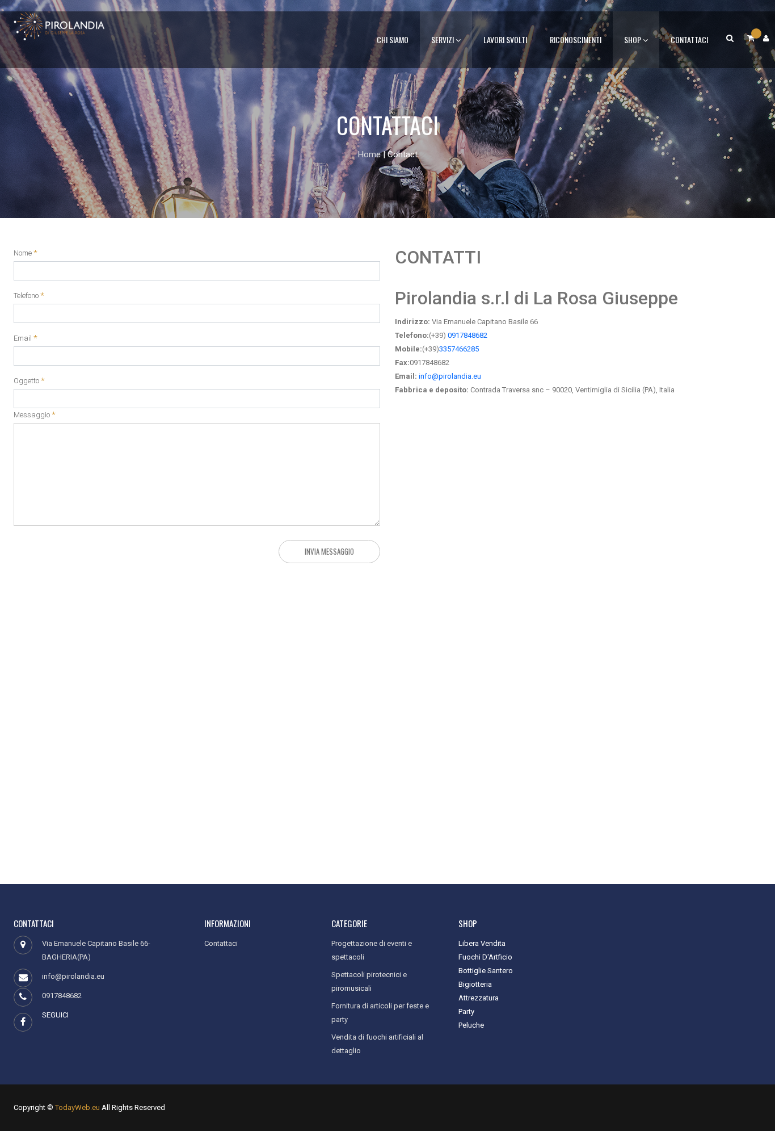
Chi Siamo (392, 39)
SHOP (633, 39)
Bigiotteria (475, 984)
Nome (23, 253)
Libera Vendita (482, 943)
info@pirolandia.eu (449, 376)
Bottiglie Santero (485, 970)
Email (23, 338)
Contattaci (689, 39)
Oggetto (26, 381)
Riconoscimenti (575, 39)
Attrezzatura (478, 998)
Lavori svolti (505, 39)
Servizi (443, 39)
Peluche (471, 1025)
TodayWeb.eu (77, 1107)
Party (466, 1011)
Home (369, 154)
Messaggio (32, 415)
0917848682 (466, 335)
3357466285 (459, 349)
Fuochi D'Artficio (485, 957)
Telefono (26, 296)
